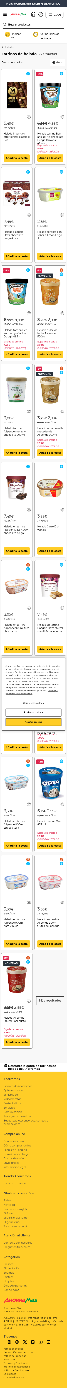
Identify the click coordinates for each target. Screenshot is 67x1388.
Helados (9, 47)
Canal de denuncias (14, 1377)
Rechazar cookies (33, 712)
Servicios (9, 1107)
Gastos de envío (14, 1158)
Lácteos (9, 1277)
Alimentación (12, 1268)
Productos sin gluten (16, 1209)
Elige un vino (11, 1222)
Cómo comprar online (17, 1145)
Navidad (9, 1204)
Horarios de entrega (16, 1154)
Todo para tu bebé (15, 1226)
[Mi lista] (29, 117)
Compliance (10, 1374)
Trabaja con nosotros (17, 1116)
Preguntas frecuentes (17, 1247)
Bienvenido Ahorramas (18, 1086)
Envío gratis (11, 1162)
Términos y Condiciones (16, 1363)
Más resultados (50, 1000)
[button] (40, 14)
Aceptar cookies (33, 722)
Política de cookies (13, 1348)
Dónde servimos (14, 1141)
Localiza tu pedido (15, 1149)
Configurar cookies (33, 703)
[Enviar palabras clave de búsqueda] (5, 25)
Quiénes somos (13, 1090)
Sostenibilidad (13, 1103)
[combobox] (33, 25)
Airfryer (8, 1213)
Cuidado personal (15, 1285)
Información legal (15, 1167)
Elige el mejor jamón (16, 1217)
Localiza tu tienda (15, 1183)
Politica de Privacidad (15, 1356)
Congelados (11, 1290)
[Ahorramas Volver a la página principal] (20, 14)
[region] (33, 694)
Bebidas (9, 1272)
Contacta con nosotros (18, 1242)
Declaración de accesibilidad (19, 1352)
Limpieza (9, 1281)
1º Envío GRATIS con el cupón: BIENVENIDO (33, 3)
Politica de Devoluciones (16, 1370)
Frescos (8, 1264)
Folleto (8, 1200)
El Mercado (11, 1094)
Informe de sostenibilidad (17, 1366)
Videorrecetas (12, 1099)
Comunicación (13, 1112)
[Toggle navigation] (5, 14)
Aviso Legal (9, 1359)
